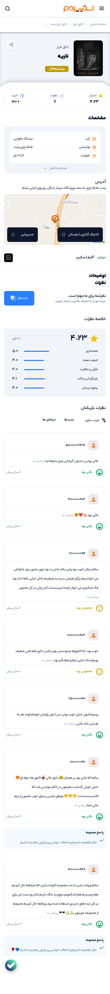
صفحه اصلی (98, 24)
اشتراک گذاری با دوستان (83, 234)
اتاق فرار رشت (58, 24)
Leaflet (97, 242)
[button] (55, 219)
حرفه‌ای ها (49, 420)
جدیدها (69, 420)
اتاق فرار (78, 24)
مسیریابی (27, 234)
